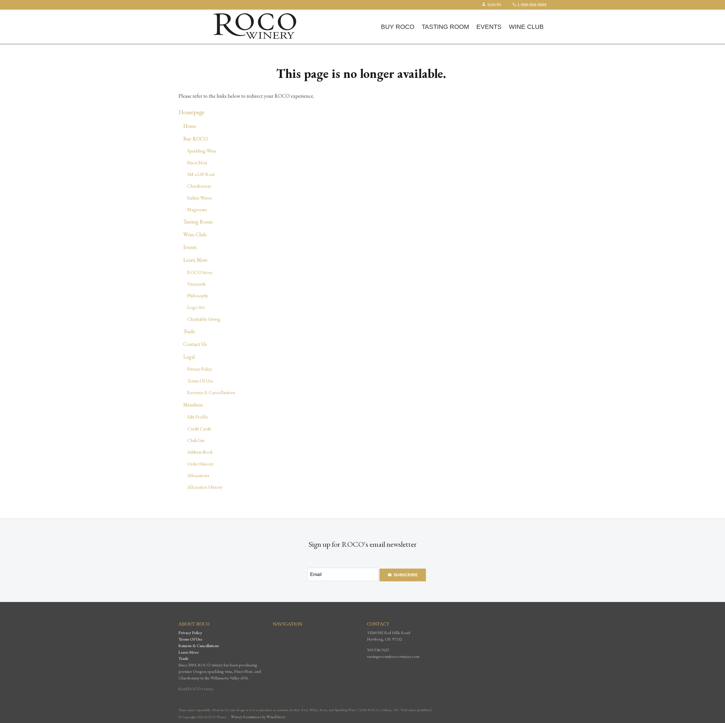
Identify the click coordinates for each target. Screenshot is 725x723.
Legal (189, 357)
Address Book (200, 452)
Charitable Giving (203, 319)
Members (193, 404)
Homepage (191, 112)
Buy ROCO (397, 26)
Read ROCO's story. (196, 689)
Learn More (195, 260)
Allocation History (205, 487)
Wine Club (526, 26)
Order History (200, 464)
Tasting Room (445, 26)
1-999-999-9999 (531, 5)
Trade (189, 331)
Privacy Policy (199, 369)
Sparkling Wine (201, 151)
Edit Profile (197, 417)
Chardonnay (199, 186)
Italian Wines (199, 198)
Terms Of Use (200, 381)
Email (302, 569)
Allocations (198, 475)
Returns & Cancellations (211, 392)
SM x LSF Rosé (201, 174)
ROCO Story (199, 272)
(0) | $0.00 (198, 15)
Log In (494, 4)
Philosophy (197, 295)
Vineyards (196, 284)
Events (489, 26)
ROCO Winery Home (254, 26)
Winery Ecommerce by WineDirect (258, 717)
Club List (196, 440)
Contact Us (195, 344)
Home (189, 126)
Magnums (197, 209)
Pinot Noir (197, 163)
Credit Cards (199, 429)
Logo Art (196, 307)
